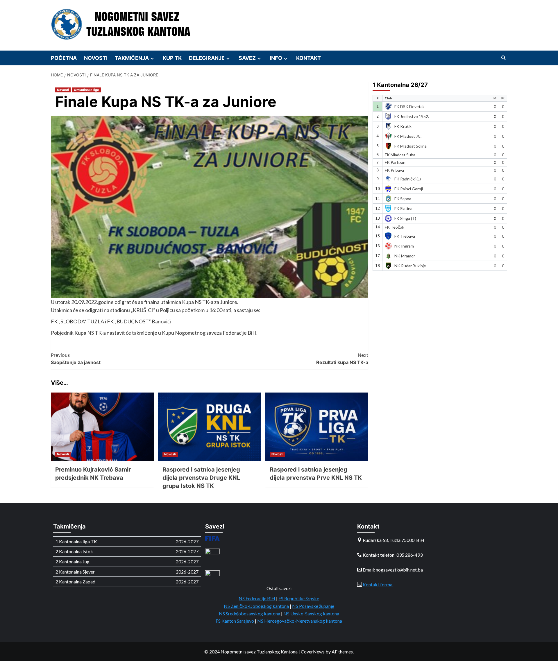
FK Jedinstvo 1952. (411, 116)
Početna (64, 58)
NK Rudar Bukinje (410, 265)
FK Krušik (403, 125)
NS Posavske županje (313, 606)
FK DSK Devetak (409, 106)
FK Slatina (403, 208)
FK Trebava (404, 235)
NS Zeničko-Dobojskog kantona (256, 606)
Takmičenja (132, 58)
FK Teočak (394, 227)
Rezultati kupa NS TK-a (342, 359)
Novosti (96, 58)
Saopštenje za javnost (76, 359)
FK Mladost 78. (407, 135)
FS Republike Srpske (298, 598)
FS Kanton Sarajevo (235, 621)
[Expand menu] (152, 58)
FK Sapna (402, 198)
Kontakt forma (378, 584)
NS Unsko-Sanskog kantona (311, 613)
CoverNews (313, 651)
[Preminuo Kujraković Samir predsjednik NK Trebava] (102, 427)
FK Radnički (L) (407, 178)
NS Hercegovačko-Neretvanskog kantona (299, 621)
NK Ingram (404, 245)
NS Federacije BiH (257, 598)
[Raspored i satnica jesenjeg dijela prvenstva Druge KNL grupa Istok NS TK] (209, 427)
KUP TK (172, 58)
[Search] (503, 58)
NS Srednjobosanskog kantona (249, 613)
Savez (247, 58)
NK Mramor (404, 255)
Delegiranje (207, 58)
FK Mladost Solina (410, 145)
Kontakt (308, 58)
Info (276, 58)
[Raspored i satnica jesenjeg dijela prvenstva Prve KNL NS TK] (316, 427)
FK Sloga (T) (405, 218)
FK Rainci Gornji (408, 188)
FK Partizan (395, 162)
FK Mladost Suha (400, 154)
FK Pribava (394, 170)
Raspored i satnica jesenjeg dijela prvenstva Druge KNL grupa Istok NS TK (201, 477)
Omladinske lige (86, 90)
